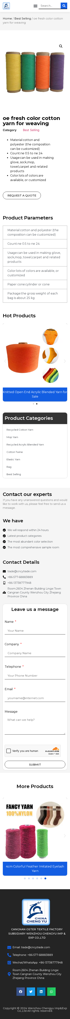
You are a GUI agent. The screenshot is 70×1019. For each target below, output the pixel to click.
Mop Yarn (12, 437)
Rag (9, 466)
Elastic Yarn (13, 459)
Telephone (13, 666)
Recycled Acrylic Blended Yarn (25, 444)
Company (12, 644)
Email (9, 689)
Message (11, 711)
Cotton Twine (15, 451)
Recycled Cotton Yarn (20, 429)
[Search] (64, 6)
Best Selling (22, 18)
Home (7, 18)
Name (9, 622)
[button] (35, 6)
